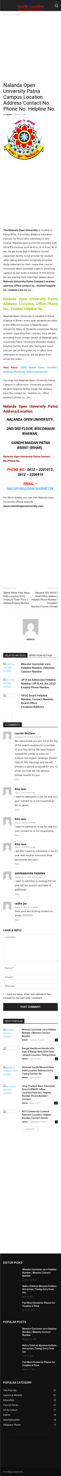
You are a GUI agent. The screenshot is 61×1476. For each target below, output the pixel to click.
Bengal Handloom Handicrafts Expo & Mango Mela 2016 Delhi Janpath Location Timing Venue (39, 1051)
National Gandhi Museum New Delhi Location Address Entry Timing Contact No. (38, 1070)
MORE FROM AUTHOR (40, 655)
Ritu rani (20, 844)
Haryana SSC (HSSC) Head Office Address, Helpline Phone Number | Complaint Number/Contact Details (44, 599)
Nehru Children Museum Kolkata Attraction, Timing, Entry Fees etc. (39, 1289)
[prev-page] (5, 715)
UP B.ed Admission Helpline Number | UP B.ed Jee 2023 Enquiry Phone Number (38, 683)
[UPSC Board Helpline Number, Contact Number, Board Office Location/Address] (11, 699)
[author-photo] (30, 634)
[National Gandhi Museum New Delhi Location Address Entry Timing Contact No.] (11, 1071)
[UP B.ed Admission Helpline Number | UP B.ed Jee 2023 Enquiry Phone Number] (11, 683)
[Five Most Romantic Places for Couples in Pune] (11, 1307)
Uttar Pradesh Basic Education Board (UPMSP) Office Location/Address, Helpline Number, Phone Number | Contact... (38, 1092)
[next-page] (10, 715)
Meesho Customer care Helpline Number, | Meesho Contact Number (37, 667)
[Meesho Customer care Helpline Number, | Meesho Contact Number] (11, 668)
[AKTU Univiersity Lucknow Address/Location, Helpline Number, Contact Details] (11, 1115)
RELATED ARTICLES (15, 655)
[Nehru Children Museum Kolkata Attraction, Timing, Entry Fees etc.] (11, 1290)
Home (6, 14)
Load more (29, 1129)
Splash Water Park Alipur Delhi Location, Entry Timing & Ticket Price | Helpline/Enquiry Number (16, 598)
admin (9, 114)
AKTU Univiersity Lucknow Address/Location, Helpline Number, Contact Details (36, 1114)
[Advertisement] (30, 50)
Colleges (16, 14)
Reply (17, 779)
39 (56, 1103)
